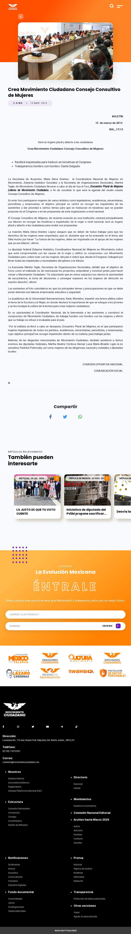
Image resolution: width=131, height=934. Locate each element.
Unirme (107, 626)
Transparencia (83, 892)
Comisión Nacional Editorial (92, 812)
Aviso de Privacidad (65, 930)
